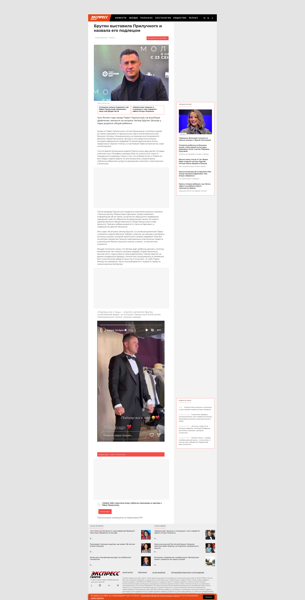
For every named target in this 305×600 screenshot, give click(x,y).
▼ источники (104, 511)
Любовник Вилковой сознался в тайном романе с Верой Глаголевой (195, 139)
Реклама (142, 573)
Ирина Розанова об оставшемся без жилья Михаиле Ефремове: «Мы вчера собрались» (195, 174)
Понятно (208, 597)
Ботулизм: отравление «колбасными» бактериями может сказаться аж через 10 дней (176, 558)
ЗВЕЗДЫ (133, 18)
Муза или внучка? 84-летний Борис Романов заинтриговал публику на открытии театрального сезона (176, 546)
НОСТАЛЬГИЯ (163, 18)
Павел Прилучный (117, 454)
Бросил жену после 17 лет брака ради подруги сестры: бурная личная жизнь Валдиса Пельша (193, 161)
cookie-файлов (97, 598)
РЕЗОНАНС (146, 18)
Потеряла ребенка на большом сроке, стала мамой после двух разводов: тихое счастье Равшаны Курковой (194, 148)
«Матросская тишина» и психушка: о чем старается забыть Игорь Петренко (145, 109)
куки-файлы (158, 573)
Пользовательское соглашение (187, 573)
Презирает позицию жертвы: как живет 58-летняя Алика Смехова (112, 545)
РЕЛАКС (193, 18)
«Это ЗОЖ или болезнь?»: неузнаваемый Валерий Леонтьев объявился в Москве (112, 532)
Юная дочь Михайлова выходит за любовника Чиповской (110, 558)
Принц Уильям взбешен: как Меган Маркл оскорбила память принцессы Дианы (195, 186)
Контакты (127, 573)
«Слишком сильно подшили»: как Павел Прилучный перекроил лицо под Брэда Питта (114, 109)
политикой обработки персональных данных (160, 596)
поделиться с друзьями (158, 38)
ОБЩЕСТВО (179, 18)
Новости (121, 18)
